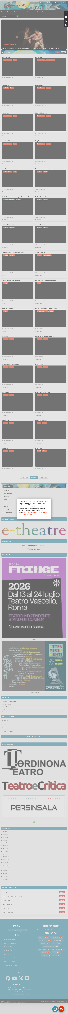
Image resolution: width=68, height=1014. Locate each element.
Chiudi (47, 517)
